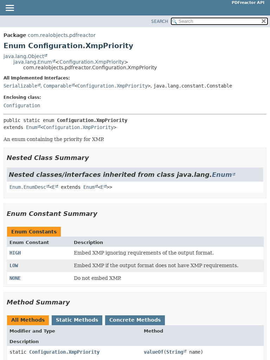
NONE (15, 278)
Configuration (22, 105)
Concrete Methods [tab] (135, 320)
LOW (13, 265)
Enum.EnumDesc (27, 187)
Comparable (57, 86)
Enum (31, 127)
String (174, 352)
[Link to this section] (94, 157)
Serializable (20, 86)
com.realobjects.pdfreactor (62, 35)
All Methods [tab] (28, 320)
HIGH (15, 253)
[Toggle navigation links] (9, 8)
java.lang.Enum (32, 62)
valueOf (153, 352)
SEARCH (159, 21)
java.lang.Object (24, 56)
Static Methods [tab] (77, 320)
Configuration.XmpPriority (91, 62)
